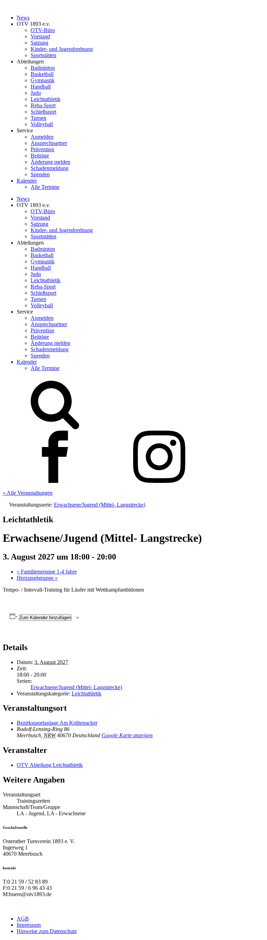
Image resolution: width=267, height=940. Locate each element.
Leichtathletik (45, 99)
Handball (41, 87)
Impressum (29, 925)
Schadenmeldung (49, 168)
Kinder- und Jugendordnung (62, 49)
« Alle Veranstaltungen (27, 493)
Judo (36, 93)
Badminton (43, 68)
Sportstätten (43, 55)
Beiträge (40, 156)
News (23, 18)
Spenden (40, 174)
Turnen (38, 118)
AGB (23, 919)
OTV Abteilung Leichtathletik (50, 765)
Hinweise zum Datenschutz (47, 931)
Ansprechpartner (49, 143)
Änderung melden (50, 162)
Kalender (27, 181)
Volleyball (42, 124)
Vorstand (40, 36)
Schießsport (43, 112)
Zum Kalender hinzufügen (45, 617)
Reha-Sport (43, 105)
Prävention (42, 149)
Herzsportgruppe (37, 578)
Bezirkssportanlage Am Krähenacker (57, 723)
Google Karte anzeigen (127, 735)
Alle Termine (45, 187)
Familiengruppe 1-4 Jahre (47, 572)
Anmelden (42, 137)
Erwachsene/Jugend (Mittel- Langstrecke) (76, 687)
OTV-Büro (43, 30)
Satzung (39, 43)
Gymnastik (43, 80)
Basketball (42, 74)
